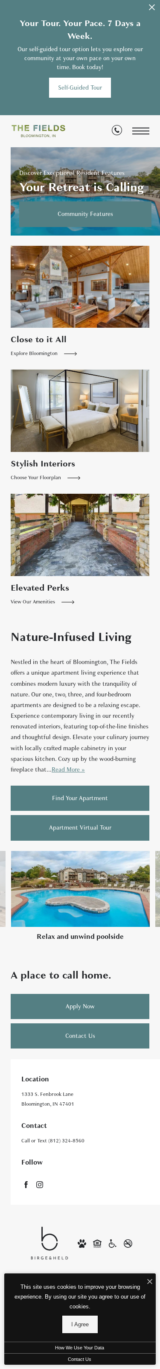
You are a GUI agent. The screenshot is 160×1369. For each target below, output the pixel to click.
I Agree (80, 1324)
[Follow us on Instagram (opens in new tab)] (40, 1184)
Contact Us (79, 1359)
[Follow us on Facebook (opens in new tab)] (26, 1184)
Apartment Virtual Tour (80, 828)
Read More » (68, 770)
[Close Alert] (152, 9)
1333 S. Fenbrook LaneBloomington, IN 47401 (47, 1099)
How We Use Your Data (79, 1347)
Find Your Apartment (80, 798)
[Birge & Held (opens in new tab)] (49, 1242)
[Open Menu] (140, 131)
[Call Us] (117, 132)
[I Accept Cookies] (149, 1282)
